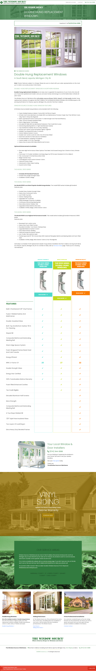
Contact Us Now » (68, 626)
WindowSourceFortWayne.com (28, 567)
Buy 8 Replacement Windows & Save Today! (15, 669)
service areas (47, 561)
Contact (80, 2)
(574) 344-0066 (90, 2)
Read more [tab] (42, 294)
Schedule (48, 515)
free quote (56, 461)
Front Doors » (36, 626)
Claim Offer (92, 668)
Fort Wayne (69, 648)
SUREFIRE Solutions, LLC (42, 651)
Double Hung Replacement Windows (43, 14)
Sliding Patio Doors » (38, 627)
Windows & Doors (71, 2)
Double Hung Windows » (8, 626)
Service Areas (58, 246)
